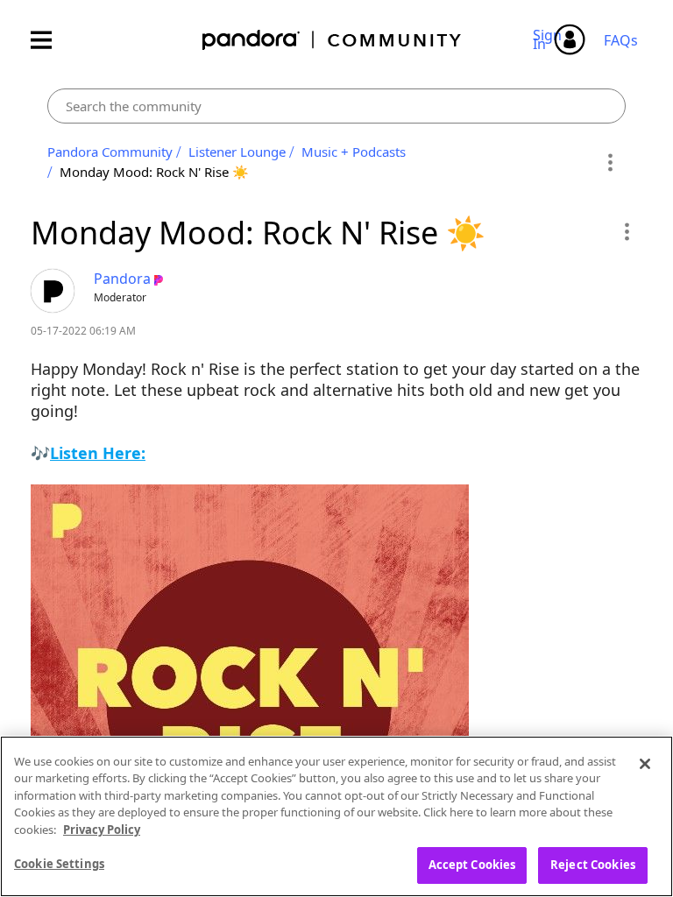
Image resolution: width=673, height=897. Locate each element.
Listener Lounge (237, 151)
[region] (336, 816)
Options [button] (609, 162)
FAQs (621, 40)
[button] (626, 231)
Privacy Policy (101, 829)
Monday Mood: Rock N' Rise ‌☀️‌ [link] (154, 171)
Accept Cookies (472, 864)
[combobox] (336, 106)
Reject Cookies (592, 864)
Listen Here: (97, 452)
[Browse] (50, 40)
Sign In (550, 39)
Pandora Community (332, 39)
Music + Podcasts (353, 151)
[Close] (645, 764)
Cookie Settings (59, 864)
